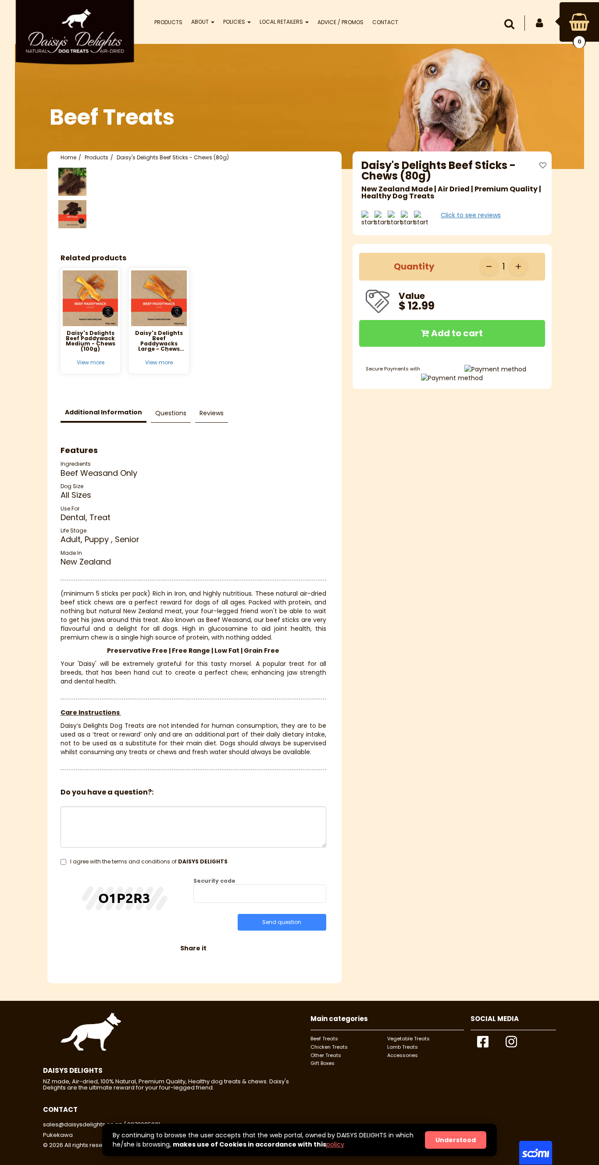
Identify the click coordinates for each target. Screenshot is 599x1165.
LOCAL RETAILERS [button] (282, 21)
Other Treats (325, 1055)
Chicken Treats (329, 1046)
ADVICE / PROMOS (340, 22)
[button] (511, 24)
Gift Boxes (322, 1063)
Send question (281, 922)
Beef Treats (324, 1038)
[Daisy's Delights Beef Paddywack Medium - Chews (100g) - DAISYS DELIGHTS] (90, 298)
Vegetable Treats (408, 1038)
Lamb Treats (402, 1046)
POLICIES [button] (234, 21)
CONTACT (385, 22)
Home (68, 157)
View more (90, 362)
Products (96, 157)
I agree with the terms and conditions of (149, 861)
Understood (455, 1140)
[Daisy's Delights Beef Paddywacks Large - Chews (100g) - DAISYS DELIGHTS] (158, 298)
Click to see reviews (471, 215)
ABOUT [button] (200, 21)
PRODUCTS (168, 22)
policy (335, 1144)
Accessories (402, 1055)
